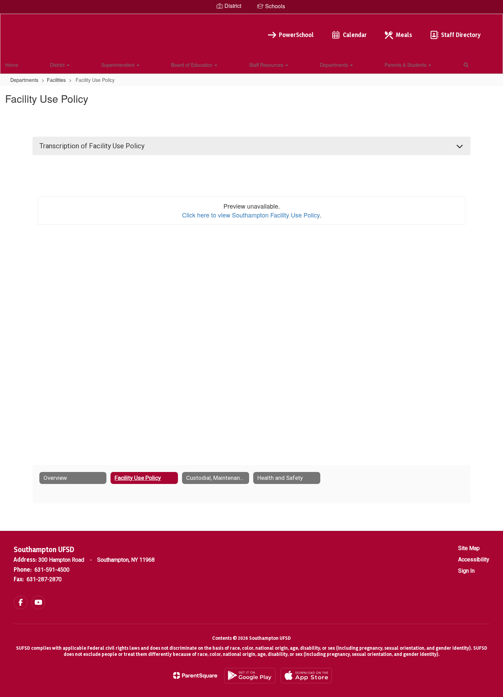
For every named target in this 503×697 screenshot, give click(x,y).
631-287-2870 (44, 579)
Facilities (56, 79)
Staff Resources (267, 64)
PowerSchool (296, 34)
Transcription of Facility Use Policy (91, 146)
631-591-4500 (52, 570)
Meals (404, 34)
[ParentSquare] (195, 675)
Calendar (355, 34)
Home (11, 64)
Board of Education (192, 64)
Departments (334, 64)
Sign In (466, 571)
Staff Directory (460, 34)
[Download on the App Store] (306, 675)
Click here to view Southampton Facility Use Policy (251, 214)
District (58, 64)
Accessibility (473, 559)
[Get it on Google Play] (249, 675)
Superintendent (118, 64)
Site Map (469, 548)
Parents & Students (406, 64)
